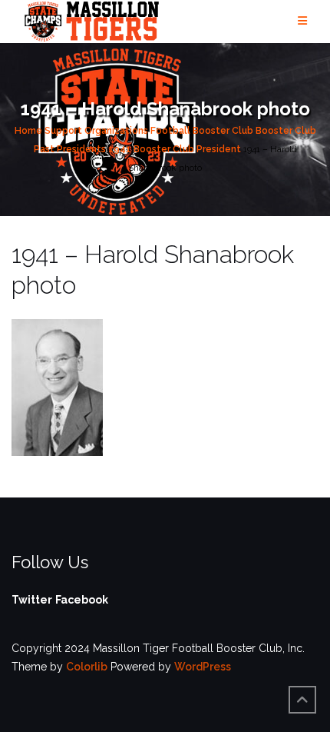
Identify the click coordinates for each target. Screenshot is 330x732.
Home (28, 130)
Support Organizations (96, 130)
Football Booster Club (201, 130)
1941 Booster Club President (174, 149)
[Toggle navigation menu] (302, 21)
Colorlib (86, 666)
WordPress (202, 666)
